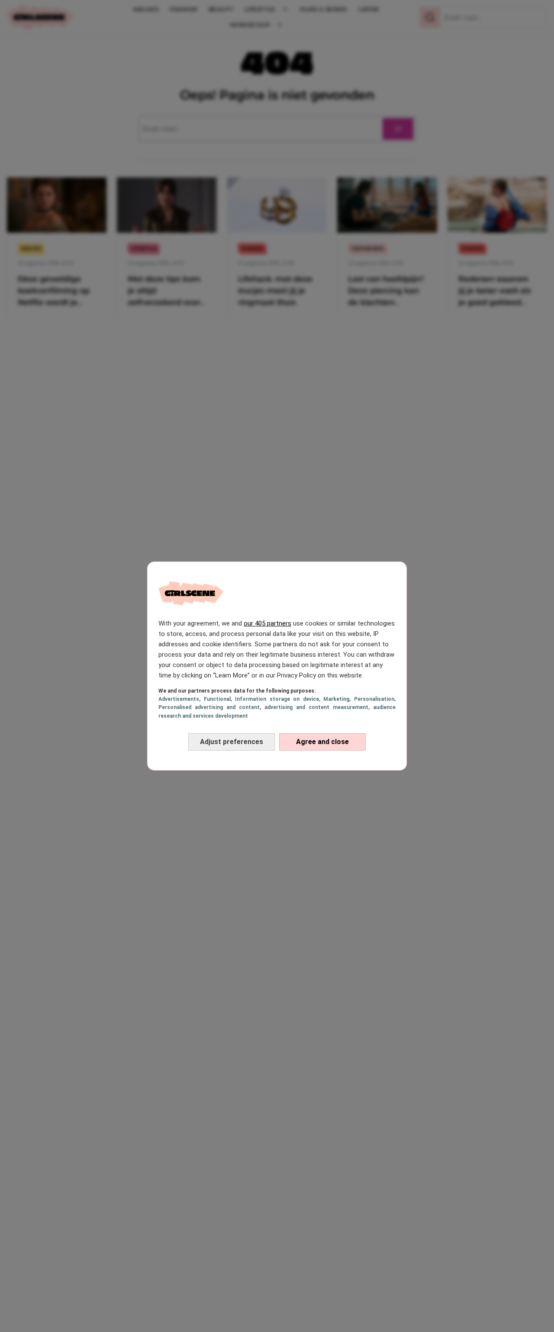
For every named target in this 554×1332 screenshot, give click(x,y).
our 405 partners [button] (267, 623)
